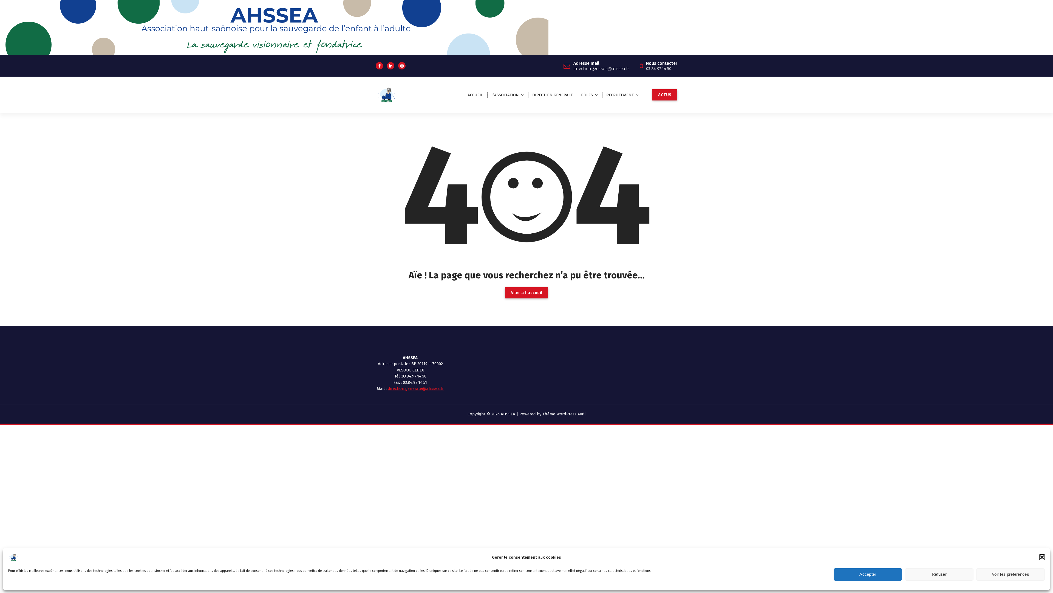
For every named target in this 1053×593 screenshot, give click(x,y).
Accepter (867, 574)
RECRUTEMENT (620, 95)
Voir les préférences (1010, 574)
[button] (1042, 557)
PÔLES (587, 95)
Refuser (939, 574)
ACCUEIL (475, 95)
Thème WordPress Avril (564, 414)
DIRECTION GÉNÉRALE (552, 95)
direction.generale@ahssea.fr (416, 388)
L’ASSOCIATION (505, 95)
